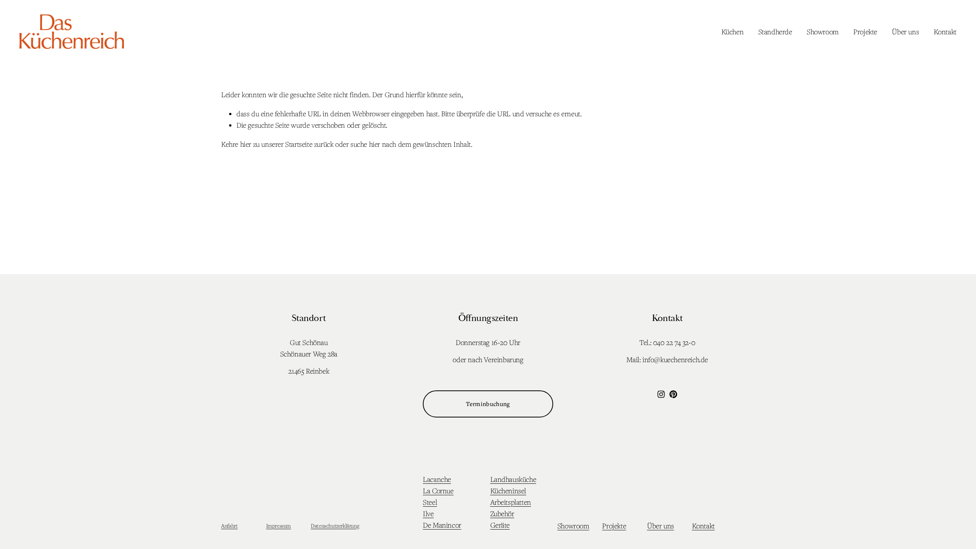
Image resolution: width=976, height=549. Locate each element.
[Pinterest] (673, 394)
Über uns (905, 31)
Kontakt (945, 31)
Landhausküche (513, 479)
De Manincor (442, 525)
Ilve (428, 513)
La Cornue (438, 490)
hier (245, 144)
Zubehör (502, 513)
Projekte (865, 31)
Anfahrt (229, 525)
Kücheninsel (508, 490)
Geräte (500, 525)
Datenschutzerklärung (335, 525)
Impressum (278, 525)
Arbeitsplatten (510, 502)
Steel (430, 502)
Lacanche (437, 479)
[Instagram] (661, 394)
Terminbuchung (488, 404)
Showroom (823, 31)
